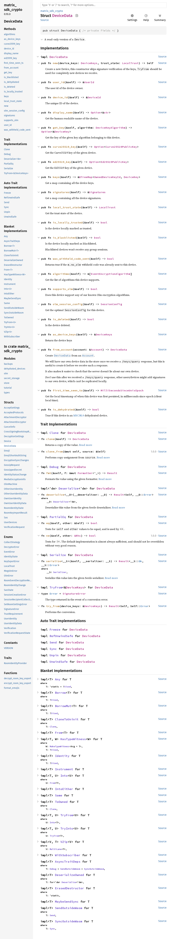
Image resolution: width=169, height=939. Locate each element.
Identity (62, 756)
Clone (54, 433)
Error (148, 494)
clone (50, 439)
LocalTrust (130, 63)
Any (57, 679)
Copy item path (77, 15)
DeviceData (59, 57)
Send (53, 642)
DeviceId (94, 97)
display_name (63, 112)
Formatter (85, 473)
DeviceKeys (89, 63)
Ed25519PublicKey (114, 161)
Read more (85, 445)
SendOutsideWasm (70, 868)
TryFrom (56, 587)
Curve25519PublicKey (121, 146)
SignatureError (74, 593)
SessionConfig (111, 304)
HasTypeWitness (73, 739)
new (55, 63)
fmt (48, 473)
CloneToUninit (67, 719)
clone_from (54, 451)
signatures (61, 192)
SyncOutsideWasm (94, 868)
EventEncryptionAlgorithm (110, 273)
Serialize (58, 555)
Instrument (64, 769)
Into (64, 775)
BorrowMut (63, 706)
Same (58, 795)
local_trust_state (67, 207)
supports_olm (63, 289)
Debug (54, 467)
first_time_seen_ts (68, 390)
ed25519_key (62, 161)
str (106, 112)
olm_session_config (68, 304)
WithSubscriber (67, 855)
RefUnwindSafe (61, 636)
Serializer (59, 572)
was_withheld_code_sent (71, 258)
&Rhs (77, 535)
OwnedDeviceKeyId (107, 177)
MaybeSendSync (67, 901)
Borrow (60, 692)
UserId (89, 82)
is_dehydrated (63, 409)
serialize (53, 561)
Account (96, 349)
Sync (53, 649)
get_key (58, 127)
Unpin (54, 655)
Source (44, 20)
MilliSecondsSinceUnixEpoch (122, 390)
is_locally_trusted (68, 222)
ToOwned (61, 802)
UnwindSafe (59, 662)
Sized (67, 686)
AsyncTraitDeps (67, 861)
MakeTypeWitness (59, 746)
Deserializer (61, 501)
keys (56, 177)
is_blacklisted (64, 237)
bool (104, 222)
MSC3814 (78, 415)
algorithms (61, 273)
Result (112, 473)
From (58, 733)
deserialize (55, 494)
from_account (63, 349)
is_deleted (61, 319)
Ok (140, 561)
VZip (64, 842)
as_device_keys (64, 334)
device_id (60, 97)
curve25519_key (64, 146)
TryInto (66, 828)
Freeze (55, 629)
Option (96, 112)
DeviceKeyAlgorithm (110, 127)
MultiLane (56, 849)
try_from (52, 606)
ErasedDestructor (69, 888)
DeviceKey (61, 131)
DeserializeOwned (69, 875)
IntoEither (64, 789)
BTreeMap (85, 177)
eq (48, 523)
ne (48, 535)
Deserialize (69, 488)
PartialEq (58, 517)
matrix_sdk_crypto (51, 11)
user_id (58, 82)
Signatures (97, 192)
